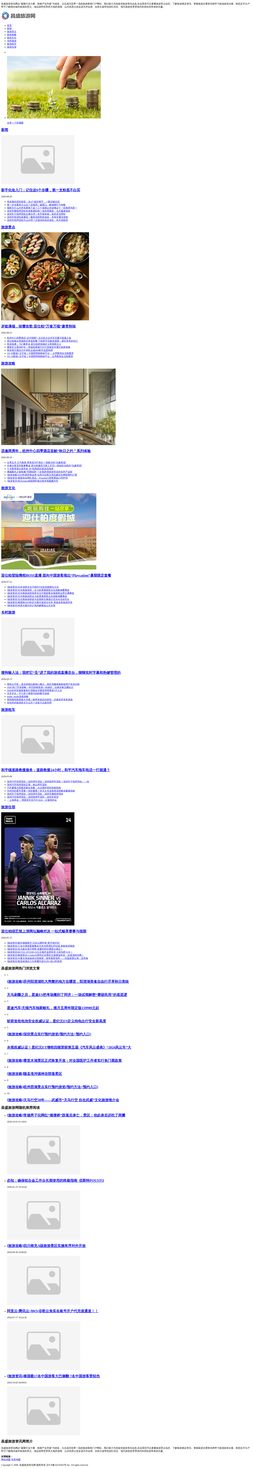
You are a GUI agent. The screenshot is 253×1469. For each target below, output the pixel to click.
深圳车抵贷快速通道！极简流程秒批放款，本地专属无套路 (37, 217)
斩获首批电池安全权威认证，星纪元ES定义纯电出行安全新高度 (56, 1021)
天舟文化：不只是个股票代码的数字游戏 (28, 693)
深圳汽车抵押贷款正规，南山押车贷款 (27, 784)
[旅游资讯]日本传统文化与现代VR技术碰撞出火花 (33, 587)
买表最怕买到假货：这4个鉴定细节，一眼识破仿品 (33, 201)
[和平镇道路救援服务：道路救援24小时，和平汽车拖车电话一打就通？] (37, 763)
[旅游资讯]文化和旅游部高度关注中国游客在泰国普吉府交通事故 (40, 593)
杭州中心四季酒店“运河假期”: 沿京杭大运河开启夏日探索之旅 (39, 338)
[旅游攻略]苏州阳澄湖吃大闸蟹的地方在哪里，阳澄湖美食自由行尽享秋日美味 (68, 981)
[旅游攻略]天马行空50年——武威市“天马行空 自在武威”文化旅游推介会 (63, 1100)
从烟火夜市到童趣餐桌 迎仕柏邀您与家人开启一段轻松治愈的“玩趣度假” (44, 465)
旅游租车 (11, 44)
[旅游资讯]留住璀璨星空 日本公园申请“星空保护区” (33, 943)
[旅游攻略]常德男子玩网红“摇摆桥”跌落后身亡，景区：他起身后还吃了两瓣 (66, 1115)
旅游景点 (11, 31)
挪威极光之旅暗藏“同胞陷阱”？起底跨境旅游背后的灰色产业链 (39, 472)
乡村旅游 (11, 41)
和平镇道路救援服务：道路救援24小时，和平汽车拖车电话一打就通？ (55, 770)
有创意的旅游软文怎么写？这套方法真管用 (29, 702)
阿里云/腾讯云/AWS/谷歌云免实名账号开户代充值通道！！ (52, 1311)
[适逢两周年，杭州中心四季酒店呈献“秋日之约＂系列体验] (58, 444)
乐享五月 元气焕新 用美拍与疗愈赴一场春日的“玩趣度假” (36, 462)
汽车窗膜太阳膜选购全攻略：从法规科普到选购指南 (34, 787)
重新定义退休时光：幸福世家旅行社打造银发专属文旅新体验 (38, 347)
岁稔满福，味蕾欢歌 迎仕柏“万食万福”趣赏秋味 (38, 326)
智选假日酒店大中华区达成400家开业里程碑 (30, 350)
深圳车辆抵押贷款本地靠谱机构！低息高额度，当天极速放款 (38, 211)
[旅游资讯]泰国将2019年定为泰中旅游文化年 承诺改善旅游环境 (39, 602)
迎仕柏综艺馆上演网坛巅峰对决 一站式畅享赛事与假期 (43, 931)
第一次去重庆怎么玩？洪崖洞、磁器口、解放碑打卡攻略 (36, 205)
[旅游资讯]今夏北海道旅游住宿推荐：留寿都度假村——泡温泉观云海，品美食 (47, 958)
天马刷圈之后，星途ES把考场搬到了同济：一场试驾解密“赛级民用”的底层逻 (67, 995)
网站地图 (6, 1459)
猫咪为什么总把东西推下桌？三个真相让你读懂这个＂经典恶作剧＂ (42, 208)
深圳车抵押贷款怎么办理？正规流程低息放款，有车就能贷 (37, 220)
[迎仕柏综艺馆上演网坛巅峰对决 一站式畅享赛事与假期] (37, 924)
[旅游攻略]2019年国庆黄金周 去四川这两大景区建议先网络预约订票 (42, 475)
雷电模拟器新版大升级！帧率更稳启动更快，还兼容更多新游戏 (40, 699)
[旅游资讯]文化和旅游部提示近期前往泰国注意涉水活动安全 (38, 599)
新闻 (9, 28)
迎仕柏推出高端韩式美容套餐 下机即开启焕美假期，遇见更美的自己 (42, 341)
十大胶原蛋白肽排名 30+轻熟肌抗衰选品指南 (30, 468)
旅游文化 (11, 38)
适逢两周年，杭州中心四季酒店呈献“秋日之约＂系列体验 (46, 451)
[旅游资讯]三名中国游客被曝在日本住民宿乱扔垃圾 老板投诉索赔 (41, 946)
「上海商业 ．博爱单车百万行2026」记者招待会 (32, 800)
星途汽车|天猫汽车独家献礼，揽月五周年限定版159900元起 (53, 1008)
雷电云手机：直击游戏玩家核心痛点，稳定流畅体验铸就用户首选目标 (43, 684)
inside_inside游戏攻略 (17, 696)
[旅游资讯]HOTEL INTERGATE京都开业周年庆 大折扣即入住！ (40, 952)
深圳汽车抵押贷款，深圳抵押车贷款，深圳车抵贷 (33, 797)
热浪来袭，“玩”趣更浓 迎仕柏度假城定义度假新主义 (34, 344)
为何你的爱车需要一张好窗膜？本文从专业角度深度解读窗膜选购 (41, 791)
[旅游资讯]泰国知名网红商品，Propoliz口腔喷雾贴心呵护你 (37, 478)
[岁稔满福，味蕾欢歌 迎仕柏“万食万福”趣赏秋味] (45, 319)
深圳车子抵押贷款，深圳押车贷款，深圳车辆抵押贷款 (35, 794)
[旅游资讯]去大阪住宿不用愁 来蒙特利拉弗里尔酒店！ (35, 949)
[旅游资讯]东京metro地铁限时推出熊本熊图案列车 (32, 481)
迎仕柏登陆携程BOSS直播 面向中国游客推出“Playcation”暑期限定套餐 (56, 575)
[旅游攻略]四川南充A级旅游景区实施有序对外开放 (46, 1246)
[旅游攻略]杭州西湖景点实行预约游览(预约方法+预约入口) (52, 1087)
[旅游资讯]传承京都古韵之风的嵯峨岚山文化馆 (31, 605)
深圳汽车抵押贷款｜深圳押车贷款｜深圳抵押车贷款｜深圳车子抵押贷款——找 (48, 781)
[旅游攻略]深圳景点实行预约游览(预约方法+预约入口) (49, 1034)
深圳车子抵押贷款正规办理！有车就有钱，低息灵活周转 (36, 214)
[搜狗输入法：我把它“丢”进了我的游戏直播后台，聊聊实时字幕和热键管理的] (37, 666)
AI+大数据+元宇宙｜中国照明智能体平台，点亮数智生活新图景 (40, 356)
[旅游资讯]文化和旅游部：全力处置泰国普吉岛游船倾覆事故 (38, 590)
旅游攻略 (11, 34)
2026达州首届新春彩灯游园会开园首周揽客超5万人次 (34, 690)
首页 (9, 25)
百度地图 (15, 1459)
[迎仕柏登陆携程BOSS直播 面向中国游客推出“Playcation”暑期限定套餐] (48, 568)
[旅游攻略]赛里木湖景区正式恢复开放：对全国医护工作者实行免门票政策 (64, 1060)
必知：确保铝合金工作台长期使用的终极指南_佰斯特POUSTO (55, 1180)
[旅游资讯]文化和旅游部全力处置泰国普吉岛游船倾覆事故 (37, 596)
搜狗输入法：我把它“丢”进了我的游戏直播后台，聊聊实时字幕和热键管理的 (61, 672)
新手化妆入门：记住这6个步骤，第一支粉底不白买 (40, 190)
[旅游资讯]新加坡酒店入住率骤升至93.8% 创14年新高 (34, 961)
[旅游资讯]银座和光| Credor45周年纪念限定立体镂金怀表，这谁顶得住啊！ (45, 955)
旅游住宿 (11, 47)
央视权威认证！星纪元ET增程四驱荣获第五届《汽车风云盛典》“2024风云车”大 (69, 1047)
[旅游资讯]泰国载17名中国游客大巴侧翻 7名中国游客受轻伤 (53, 1376)
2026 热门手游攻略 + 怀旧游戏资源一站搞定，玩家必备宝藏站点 (40, 687)
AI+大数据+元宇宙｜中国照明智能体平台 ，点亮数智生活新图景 (40, 353)
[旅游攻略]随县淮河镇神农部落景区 (34, 1074)
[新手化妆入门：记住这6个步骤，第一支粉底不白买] (37, 183)
